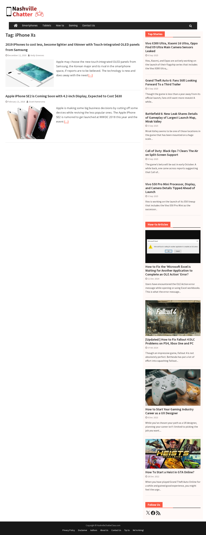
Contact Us (88, 25)
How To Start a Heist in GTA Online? (169, 472)
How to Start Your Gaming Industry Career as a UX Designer (169, 411)
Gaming (73, 25)
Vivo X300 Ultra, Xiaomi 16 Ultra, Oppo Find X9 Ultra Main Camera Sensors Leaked (171, 47)
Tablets (46, 25)
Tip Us (127, 530)
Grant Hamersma (37, 101)
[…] (90, 75)
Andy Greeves (37, 55)
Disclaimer (82, 530)
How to (60, 25)
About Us (104, 530)
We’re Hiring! (138, 530)
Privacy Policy (68, 530)
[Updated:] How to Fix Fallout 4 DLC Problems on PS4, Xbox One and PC (170, 341)
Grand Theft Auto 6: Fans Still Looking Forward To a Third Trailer (171, 82)
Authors (93, 530)
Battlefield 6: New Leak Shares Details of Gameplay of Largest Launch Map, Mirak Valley (171, 117)
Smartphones (30, 25)
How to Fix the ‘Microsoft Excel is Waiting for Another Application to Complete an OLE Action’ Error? (168, 270)
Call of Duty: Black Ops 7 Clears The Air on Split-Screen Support (171, 153)
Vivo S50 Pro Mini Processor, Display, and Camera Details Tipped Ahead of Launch (170, 188)
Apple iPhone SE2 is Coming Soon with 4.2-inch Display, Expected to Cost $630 (63, 96)
